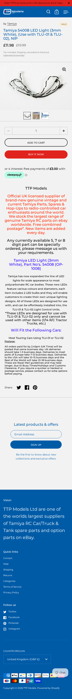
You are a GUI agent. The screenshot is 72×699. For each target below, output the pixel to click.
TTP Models (29, 688)
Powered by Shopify (48, 688)
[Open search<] (48, 12)
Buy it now (36, 154)
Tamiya (12, 23)
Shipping (21, 52)
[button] (64, 131)
